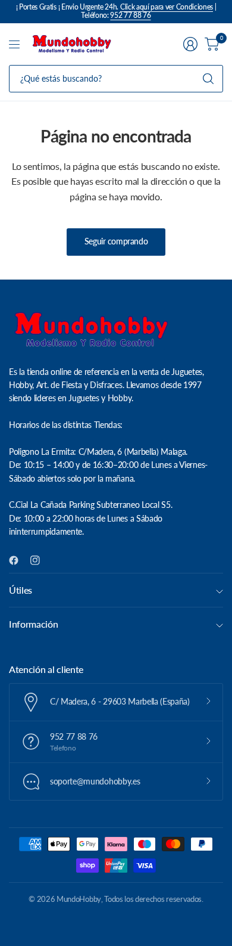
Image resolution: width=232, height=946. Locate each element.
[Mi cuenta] (190, 44)
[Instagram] (39, 560)
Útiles (20, 589)
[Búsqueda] (208, 78)
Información (33, 623)
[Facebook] (18, 560)
